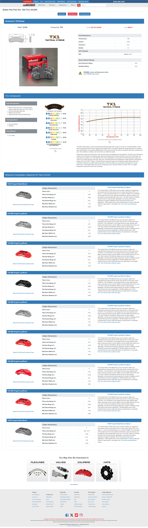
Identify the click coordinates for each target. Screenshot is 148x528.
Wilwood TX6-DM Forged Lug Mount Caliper (23, 234)
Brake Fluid (76, 494)
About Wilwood (35, 494)
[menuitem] (41, 5)
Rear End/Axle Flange (65, 499)
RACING (36, 1)
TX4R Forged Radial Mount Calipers (119, 187)
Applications (62, 5)
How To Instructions (92, 497)
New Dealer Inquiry (36, 501)
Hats (75, 499)
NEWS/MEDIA (61, 1)
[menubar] (56, 5)
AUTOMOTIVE (28, 1)
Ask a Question (105, 504)
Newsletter (34, 504)
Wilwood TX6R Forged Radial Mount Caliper (23, 441)
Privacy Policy (35, 506)
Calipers (62, 504)
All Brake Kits (63, 501)
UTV (41, 1)
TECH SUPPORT (71, 1)
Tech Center (91, 501)
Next (123, 471)
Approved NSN (49, 506)
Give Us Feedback (36, 499)
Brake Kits (41, 5)
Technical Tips (91, 504)
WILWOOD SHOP (83, 1)
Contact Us (34, 497)
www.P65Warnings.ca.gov (91, 74)
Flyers (47, 499)
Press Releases (50, 501)
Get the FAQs (91, 494)
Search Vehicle (63, 494)
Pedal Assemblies (78, 506)
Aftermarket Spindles (65, 497)
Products (51, 5)
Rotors (61, 506)
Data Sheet (48, 497)
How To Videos (91, 499)
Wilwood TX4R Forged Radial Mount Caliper (23, 204)
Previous (24, 471)
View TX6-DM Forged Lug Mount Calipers (111, 233)
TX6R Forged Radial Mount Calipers (119, 424)
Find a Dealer (105, 501)
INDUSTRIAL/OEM (50, 1)
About (73, 5)
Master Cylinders (78, 504)
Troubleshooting (92, 506)
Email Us (104, 506)
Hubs (75, 501)
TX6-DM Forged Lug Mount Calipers (119, 217)
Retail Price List (50, 504)
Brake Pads (77, 497)
